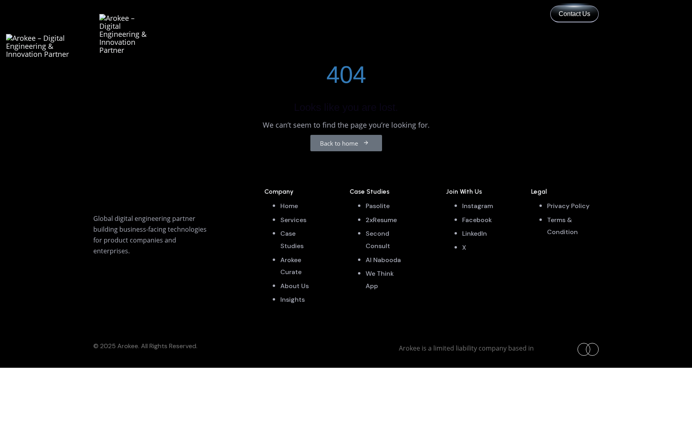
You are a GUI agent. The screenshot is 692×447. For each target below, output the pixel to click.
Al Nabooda (383, 260)
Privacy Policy (568, 206)
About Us (294, 286)
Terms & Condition (562, 226)
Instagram (477, 206)
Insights (292, 299)
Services (293, 220)
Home (289, 206)
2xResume (381, 220)
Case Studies (292, 239)
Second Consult (378, 239)
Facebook (477, 220)
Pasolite (378, 206)
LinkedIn (474, 233)
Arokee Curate (291, 266)
